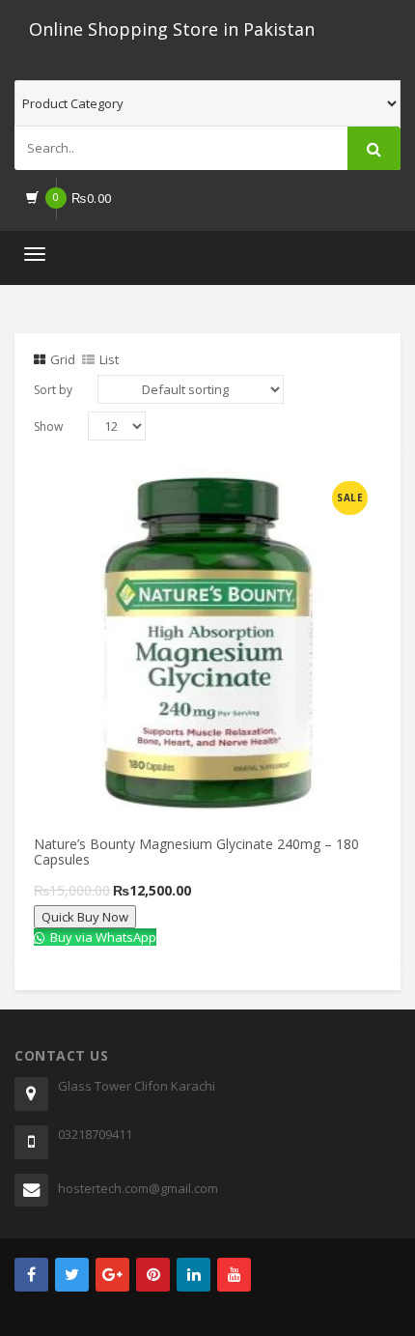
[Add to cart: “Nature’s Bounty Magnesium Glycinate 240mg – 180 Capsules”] (136, 491)
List (109, 359)
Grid (62, 359)
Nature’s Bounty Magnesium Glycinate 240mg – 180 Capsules (196, 851)
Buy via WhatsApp (101, 937)
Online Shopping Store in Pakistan (172, 29)
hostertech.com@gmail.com (138, 1188)
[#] (31, 1275)
